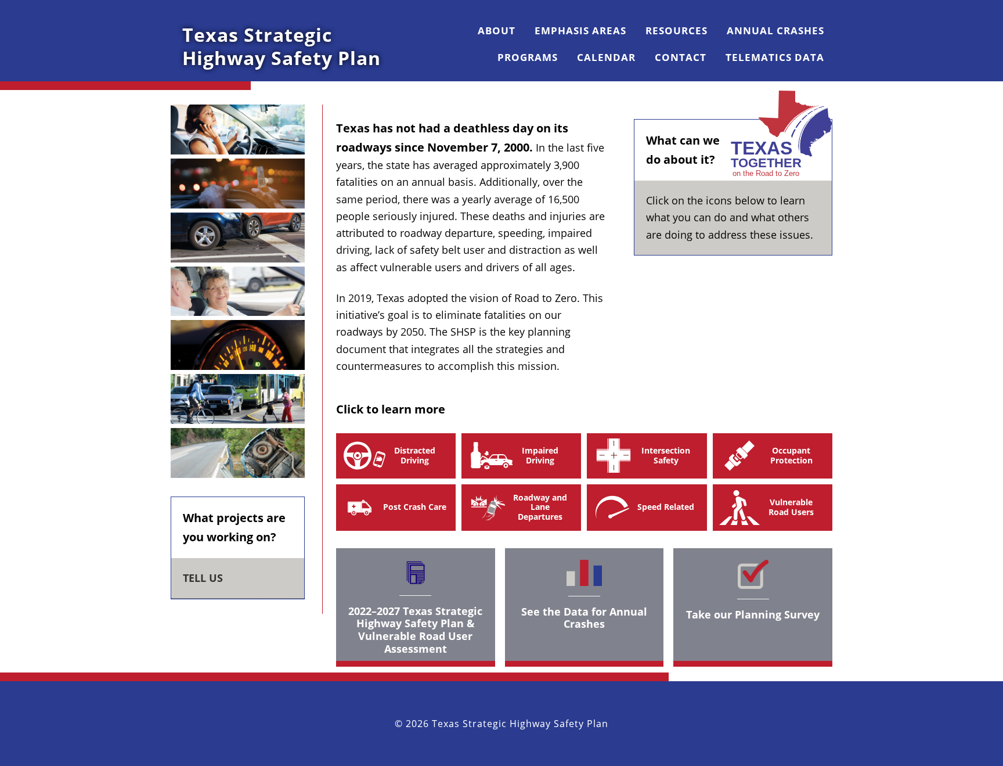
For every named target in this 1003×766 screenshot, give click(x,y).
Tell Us (203, 578)
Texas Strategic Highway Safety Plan (281, 46)
